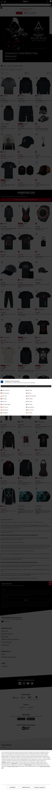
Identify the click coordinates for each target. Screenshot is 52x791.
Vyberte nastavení (39, 787)
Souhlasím (12, 787)
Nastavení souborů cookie (12, 766)
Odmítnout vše (26, 787)
